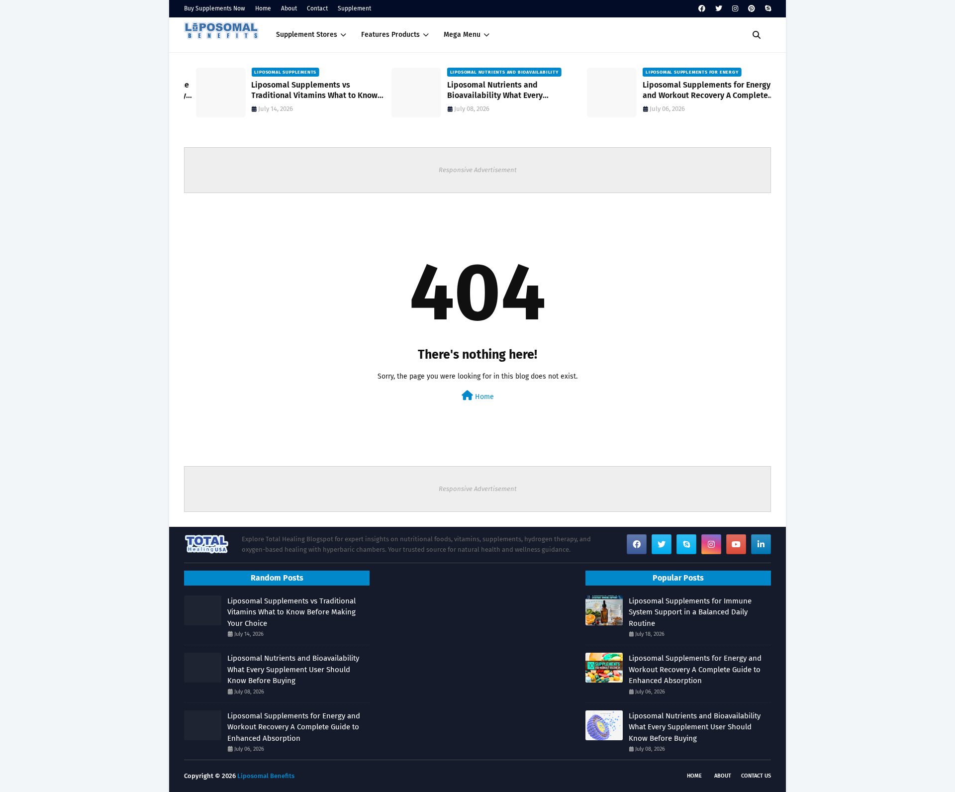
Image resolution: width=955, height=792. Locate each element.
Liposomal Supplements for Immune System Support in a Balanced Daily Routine (690, 612)
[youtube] (736, 544)
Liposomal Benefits (265, 776)
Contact (317, 8)
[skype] (767, 8)
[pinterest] (752, 8)
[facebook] (702, 8)
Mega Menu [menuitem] (462, 34)
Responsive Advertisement (478, 170)
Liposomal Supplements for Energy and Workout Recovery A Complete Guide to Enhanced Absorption (695, 90)
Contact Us (756, 776)
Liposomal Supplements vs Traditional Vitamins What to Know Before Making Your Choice (303, 90)
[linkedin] (761, 544)
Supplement (354, 8)
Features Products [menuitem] (390, 34)
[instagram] (735, 8)
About (289, 8)
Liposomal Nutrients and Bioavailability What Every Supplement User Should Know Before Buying (504, 90)
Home (263, 8)
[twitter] (719, 8)
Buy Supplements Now (214, 8)
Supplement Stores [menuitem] (306, 34)
